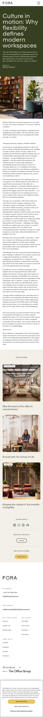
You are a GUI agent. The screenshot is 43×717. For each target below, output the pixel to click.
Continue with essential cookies (21, 711)
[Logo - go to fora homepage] (8, 3)
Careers (5, 625)
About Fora (21, 557)
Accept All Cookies (21, 701)
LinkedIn (5, 642)
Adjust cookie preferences (21, 706)
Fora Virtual (25, 634)
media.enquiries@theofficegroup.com (16, 609)
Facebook (6, 656)
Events (21, 540)
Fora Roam (25, 630)
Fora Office (25, 621)
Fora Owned (25, 625)
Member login (7, 630)
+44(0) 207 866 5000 (10, 592)
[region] (21, 698)
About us (5, 621)
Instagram (6, 647)
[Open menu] (38, 3)
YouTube (5, 651)
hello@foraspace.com (10, 596)
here (20, 326)
